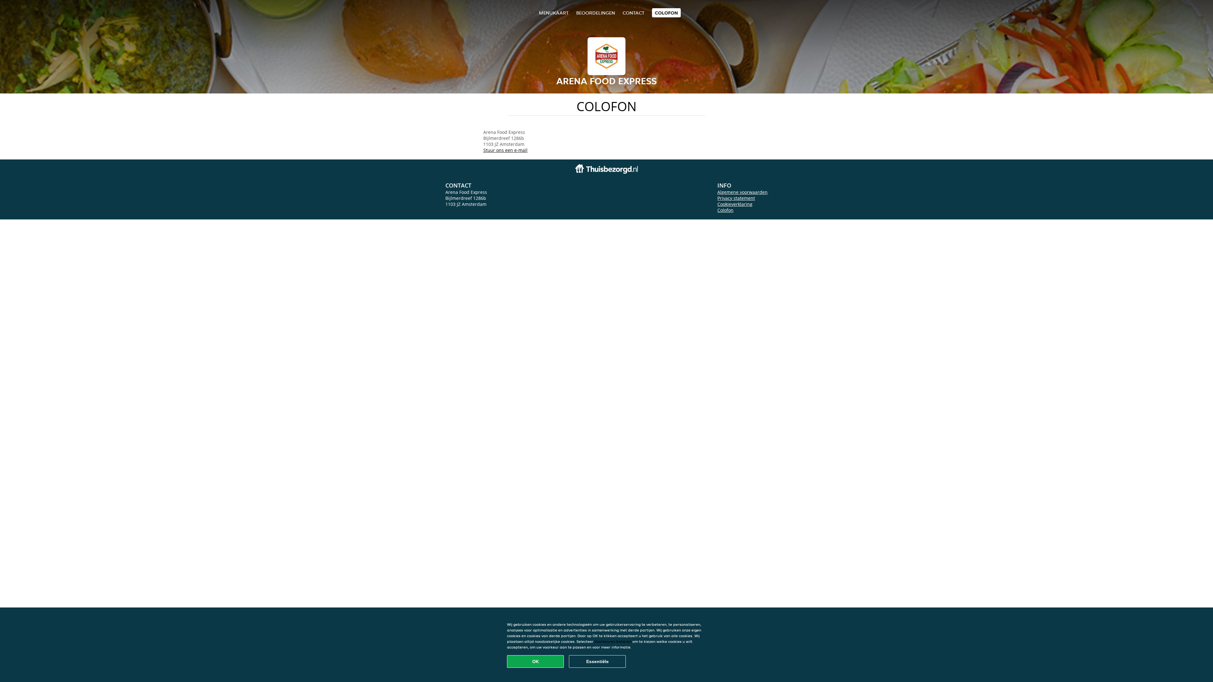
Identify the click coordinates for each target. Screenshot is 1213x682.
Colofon (725, 210)
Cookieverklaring (734, 204)
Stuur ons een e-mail (505, 150)
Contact (633, 12)
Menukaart (554, 12)
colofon (666, 12)
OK (535, 661)
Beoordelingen (595, 12)
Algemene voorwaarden (742, 192)
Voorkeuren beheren (612, 641)
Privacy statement (736, 198)
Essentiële (597, 661)
